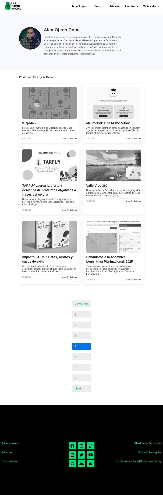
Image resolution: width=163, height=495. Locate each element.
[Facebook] (72, 446)
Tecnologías (79, 6)
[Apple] (91, 464)
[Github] (72, 464)
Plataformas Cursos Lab (147, 443)
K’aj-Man (29, 123)
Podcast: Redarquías (149, 452)
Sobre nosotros (10, 443)
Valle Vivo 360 (96, 185)
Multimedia (149, 6)
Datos (98, 6)
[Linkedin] (72, 455)
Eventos (130, 6)
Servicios (7, 452)
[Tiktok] (91, 446)
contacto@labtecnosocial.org (145, 461)
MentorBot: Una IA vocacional (108, 123)
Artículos (114, 6)
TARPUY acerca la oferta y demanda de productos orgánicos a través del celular (49, 190)
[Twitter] (81, 455)
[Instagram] (81, 446)
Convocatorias (10, 461)
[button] (80, 6)
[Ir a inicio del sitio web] (13, 6)
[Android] (81, 464)
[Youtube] (91, 455)
